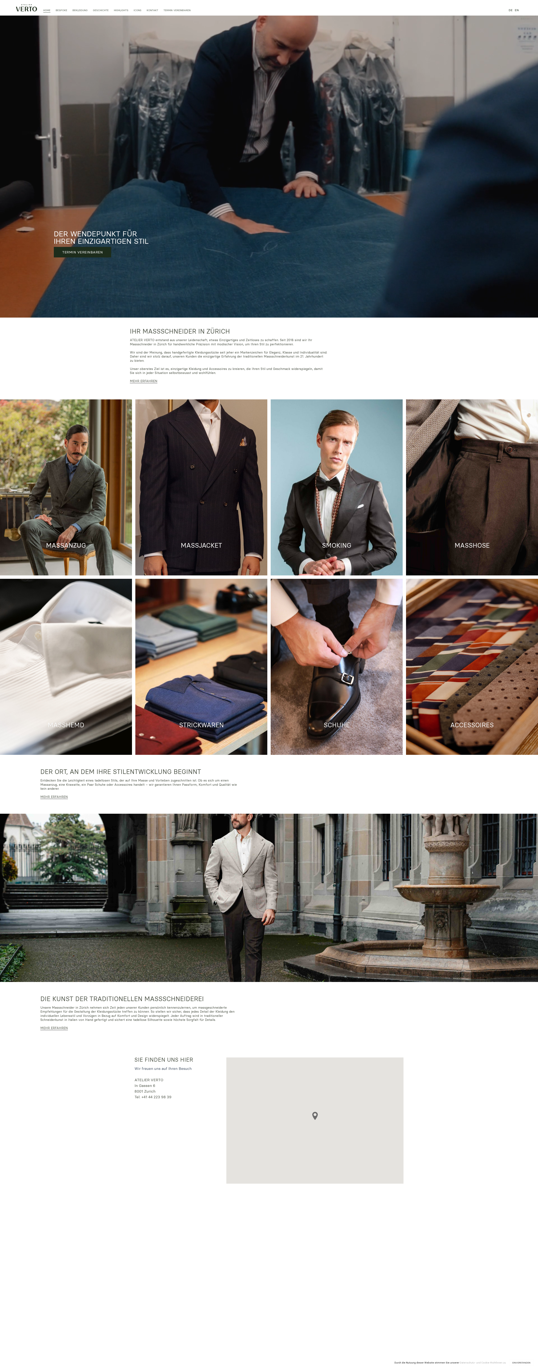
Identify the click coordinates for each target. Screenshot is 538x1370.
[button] (61, 10)
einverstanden (521, 1362)
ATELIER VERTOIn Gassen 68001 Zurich (148, 1085)
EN (517, 10)
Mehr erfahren (143, 381)
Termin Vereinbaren (82, 252)
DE (511, 10)
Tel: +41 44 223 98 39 (152, 1096)
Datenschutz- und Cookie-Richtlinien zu (483, 1362)
